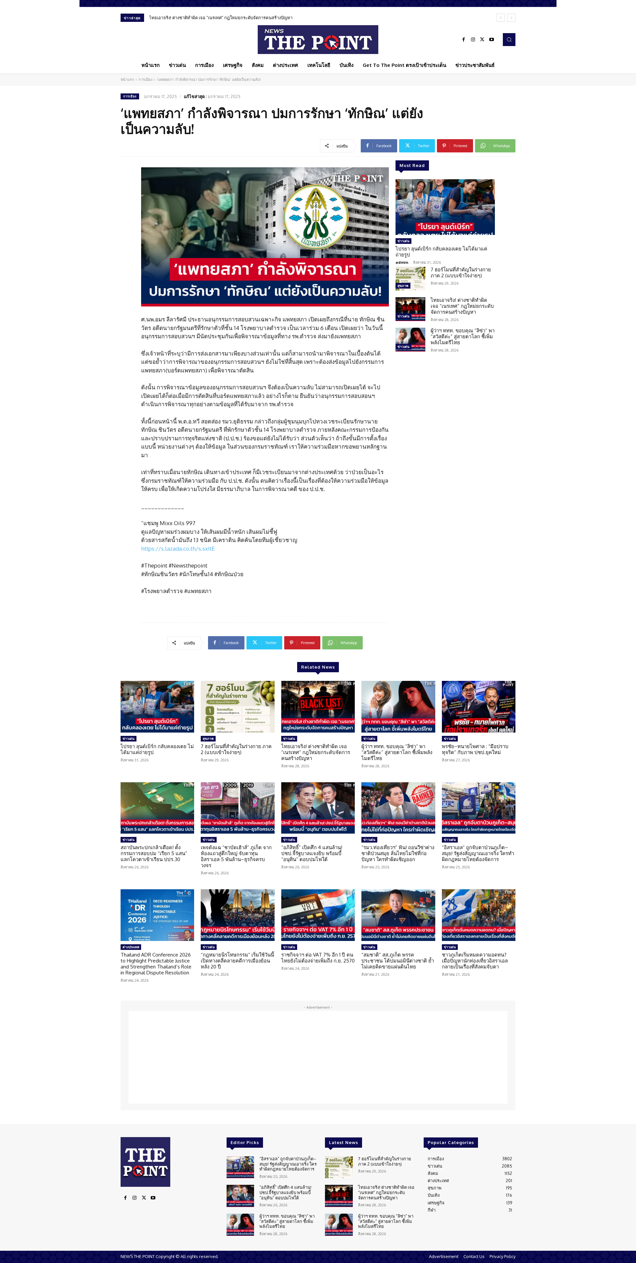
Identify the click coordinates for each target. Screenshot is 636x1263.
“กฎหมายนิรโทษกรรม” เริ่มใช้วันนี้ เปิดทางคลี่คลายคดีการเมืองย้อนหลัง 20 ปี (237, 961)
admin (402, 262)
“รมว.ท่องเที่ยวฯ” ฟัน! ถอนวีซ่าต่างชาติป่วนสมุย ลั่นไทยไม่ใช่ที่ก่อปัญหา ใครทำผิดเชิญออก (397, 853)
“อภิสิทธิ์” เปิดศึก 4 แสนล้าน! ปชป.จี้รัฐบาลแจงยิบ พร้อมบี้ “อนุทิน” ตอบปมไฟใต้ (311, 853)
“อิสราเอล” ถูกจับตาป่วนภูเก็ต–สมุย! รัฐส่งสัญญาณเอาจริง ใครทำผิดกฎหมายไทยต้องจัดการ (478, 853)
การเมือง (145, 79)
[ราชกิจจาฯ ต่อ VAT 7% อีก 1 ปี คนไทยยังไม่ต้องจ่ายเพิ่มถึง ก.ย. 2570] (318, 915)
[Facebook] (463, 39)
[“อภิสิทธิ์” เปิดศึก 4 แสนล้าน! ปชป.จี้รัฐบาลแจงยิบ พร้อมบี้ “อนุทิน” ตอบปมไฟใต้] (318, 808)
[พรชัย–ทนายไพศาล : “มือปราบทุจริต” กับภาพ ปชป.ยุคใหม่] (478, 707)
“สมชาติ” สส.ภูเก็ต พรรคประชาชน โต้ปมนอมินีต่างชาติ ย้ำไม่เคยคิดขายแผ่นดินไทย (397, 961)
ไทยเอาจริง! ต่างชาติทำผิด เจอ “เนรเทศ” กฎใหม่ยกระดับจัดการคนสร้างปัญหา (462, 306)
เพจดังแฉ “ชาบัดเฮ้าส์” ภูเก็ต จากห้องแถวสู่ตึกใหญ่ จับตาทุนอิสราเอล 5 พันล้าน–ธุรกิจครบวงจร (236, 856)
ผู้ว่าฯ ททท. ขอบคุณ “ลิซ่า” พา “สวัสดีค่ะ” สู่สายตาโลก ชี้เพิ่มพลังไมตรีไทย (217, 17)
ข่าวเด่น (403, 241)
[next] (511, 18)
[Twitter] (482, 39)
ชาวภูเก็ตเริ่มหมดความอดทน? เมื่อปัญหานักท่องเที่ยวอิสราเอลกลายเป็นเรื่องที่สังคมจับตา (475, 961)
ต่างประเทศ (131, 947)
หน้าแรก (127, 79)
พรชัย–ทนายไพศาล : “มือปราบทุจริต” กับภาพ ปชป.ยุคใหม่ (475, 749)
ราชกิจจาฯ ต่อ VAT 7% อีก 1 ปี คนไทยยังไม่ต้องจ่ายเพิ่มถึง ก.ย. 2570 (318, 958)
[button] (509, 39)
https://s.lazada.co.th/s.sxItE (178, 548)
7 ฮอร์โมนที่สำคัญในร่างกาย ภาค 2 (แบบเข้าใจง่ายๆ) (461, 272)
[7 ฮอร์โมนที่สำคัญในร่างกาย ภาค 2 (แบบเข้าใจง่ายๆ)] (410, 279)
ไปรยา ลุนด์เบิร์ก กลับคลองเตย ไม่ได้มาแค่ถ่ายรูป (441, 252)
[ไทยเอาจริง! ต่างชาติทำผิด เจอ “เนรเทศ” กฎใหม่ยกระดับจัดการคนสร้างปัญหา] (410, 309)
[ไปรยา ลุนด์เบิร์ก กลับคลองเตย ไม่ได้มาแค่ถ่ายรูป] (445, 207)
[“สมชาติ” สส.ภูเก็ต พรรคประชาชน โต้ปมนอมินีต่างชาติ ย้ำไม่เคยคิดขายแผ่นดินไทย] (398, 915)
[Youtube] (491, 39)
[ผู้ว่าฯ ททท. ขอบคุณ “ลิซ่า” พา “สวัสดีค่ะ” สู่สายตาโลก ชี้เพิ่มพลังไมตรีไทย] (410, 340)
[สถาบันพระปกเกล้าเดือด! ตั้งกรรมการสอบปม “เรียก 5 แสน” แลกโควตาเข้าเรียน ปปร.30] (157, 808)
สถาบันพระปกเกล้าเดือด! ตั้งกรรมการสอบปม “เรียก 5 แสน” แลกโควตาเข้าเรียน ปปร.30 (154, 853)
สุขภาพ (403, 285)
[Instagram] (473, 39)
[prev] (501, 18)
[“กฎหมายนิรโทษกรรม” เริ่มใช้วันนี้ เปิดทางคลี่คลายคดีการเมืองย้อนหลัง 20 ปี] (237, 915)
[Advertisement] (318, 1057)
